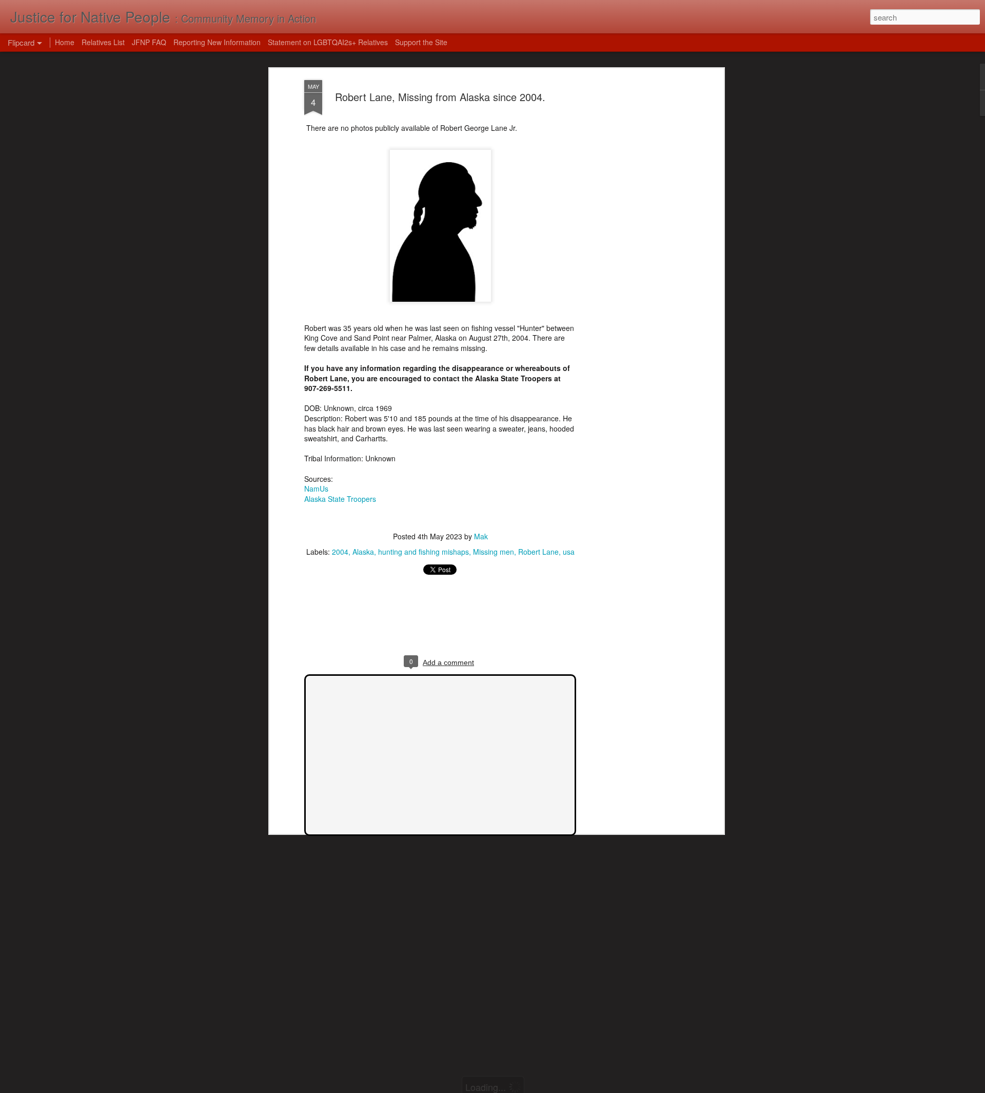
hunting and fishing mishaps (423, 551)
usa (569, 551)
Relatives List (103, 42)
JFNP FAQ (149, 42)
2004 (340, 551)
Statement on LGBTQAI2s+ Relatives (328, 42)
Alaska (363, 551)
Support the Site (421, 42)
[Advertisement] (632, 242)
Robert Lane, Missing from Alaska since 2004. (440, 96)
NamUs (316, 488)
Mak (481, 536)
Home (64, 42)
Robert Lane (538, 551)
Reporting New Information (217, 42)
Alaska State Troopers (340, 499)
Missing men (493, 551)
